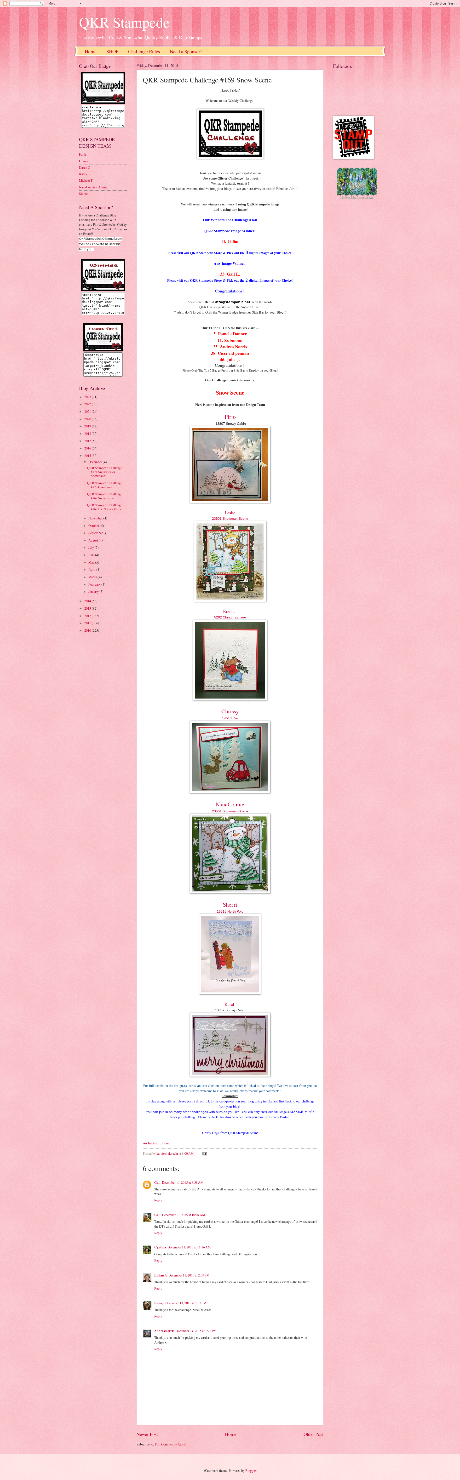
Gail (157, 1182)
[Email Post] (204, 1153)
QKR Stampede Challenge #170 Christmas (104, 485)
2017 (88, 440)
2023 (88, 397)
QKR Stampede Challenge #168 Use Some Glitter (104, 507)
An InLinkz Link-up (156, 1143)
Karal (229, 1004)
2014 (88, 601)
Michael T (85, 180)
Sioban (83, 193)
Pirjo (230, 416)
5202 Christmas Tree (230, 617)
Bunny (159, 1303)
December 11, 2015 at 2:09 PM (188, 1275)
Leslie (230, 512)
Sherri (230, 904)
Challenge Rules (144, 51)
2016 (88, 448)
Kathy (83, 174)
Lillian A (160, 1275)
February (94, 584)
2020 (88, 419)
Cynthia (160, 1247)
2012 (88, 615)
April (92, 569)
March (93, 577)
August (93, 540)
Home (91, 51)
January (93, 591)
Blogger (250, 1470)
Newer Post (147, 1434)
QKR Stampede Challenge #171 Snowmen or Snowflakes (104, 472)
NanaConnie (230, 804)
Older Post (313, 1434)
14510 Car (230, 718)
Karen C (84, 167)
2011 (88, 623)
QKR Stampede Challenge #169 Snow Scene (104, 496)
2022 (88, 404)
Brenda (229, 611)
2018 (88, 433)
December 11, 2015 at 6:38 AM (182, 1182)
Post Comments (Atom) (170, 1444)
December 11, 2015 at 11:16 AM (189, 1247)
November (95, 518)
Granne (84, 161)
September (96, 532)
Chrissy (230, 711)
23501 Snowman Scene (230, 518)
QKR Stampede (124, 22)
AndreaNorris (164, 1331)
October (94, 525)
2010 (88, 630)
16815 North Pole (230, 911)
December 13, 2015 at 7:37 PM (185, 1303)
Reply (158, 1200)
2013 (88, 608)
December (95, 462)
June (91, 555)
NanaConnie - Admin (93, 187)
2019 (88, 426)
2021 (88, 411)
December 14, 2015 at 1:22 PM (196, 1331)
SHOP (112, 51)
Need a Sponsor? (186, 51)
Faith (82, 154)
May (91, 562)
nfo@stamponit (229, 302)
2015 (88, 455)
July (91, 547)
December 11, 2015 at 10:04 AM (183, 1214)
